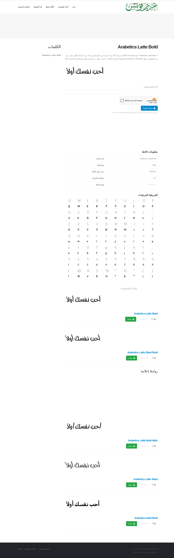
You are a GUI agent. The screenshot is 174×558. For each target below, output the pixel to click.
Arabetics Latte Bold (146, 313)
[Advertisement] (87, 25)
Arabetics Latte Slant (145, 479)
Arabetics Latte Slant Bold (142, 352)
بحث (74, 7)
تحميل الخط (148, 108)
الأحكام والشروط (30, 549)
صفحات (19, 549)
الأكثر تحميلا (50, 7)
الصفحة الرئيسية (24, 7)
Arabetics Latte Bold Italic (143, 440)
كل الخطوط (38, 7)
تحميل (129, 319)
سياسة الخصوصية (43, 549)
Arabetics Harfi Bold (146, 517)
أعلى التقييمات (63, 7)
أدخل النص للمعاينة (151, 87)
